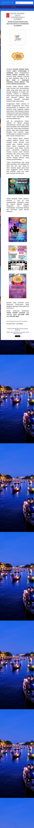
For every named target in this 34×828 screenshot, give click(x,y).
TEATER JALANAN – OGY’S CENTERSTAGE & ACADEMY (17, 16)
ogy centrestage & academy (18, 332)
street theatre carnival (21, 332)
